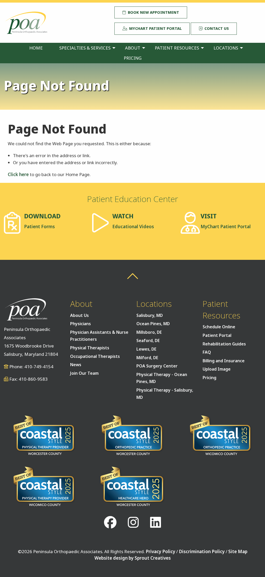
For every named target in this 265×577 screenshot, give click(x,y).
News (75, 364)
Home (36, 48)
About (132, 48)
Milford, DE (147, 357)
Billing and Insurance (224, 361)
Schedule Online (219, 327)
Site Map (237, 551)
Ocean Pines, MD (153, 323)
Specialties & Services (85, 48)
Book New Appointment (152, 12)
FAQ (207, 352)
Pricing (133, 58)
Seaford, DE (148, 340)
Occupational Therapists (95, 356)
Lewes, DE (146, 349)
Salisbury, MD (149, 315)
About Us (79, 315)
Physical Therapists (89, 348)
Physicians (80, 323)
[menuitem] (36, 48)
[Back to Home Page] (26, 22)
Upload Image (217, 369)
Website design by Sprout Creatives (132, 558)
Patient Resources (177, 48)
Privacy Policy (160, 551)
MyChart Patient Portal (154, 28)
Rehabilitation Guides (224, 344)
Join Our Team (84, 373)
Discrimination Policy (202, 551)
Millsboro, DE (149, 332)
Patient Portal (217, 335)
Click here (18, 174)
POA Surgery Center (157, 366)
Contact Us (215, 28)
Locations (226, 48)
